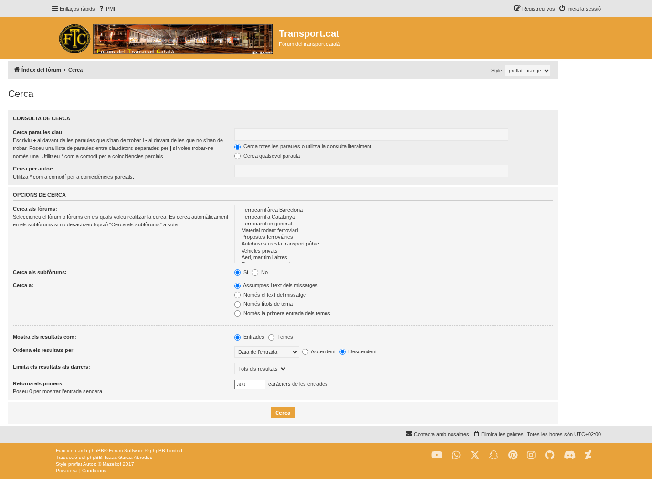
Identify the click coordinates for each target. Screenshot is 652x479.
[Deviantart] (588, 455)
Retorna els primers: (38, 383)
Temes (284, 337)
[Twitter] (475, 455)
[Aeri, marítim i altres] (393, 258)
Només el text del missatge (274, 295)
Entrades (253, 337)
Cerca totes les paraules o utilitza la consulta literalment (306, 146)
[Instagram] (531, 455)
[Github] (550, 455)
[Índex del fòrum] (165, 37)
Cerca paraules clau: (38, 132)
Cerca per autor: (33, 168)
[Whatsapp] (456, 455)
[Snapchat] (494, 455)
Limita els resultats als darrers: (51, 367)
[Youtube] (437, 455)
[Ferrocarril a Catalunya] (393, 217)
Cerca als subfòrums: (40, 272)
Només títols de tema (267, 304)
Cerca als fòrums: (35, 209)
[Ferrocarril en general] (393, 224)
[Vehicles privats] (393, 251)
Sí (245, 272)
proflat (75, 464)
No (264, 272)
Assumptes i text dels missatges (280, 285)
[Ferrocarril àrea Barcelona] (393, 210)
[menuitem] (107, 8)
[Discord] (569, 455)
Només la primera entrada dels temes (286, 313)
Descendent (362, 351)
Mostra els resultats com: (44, 337)
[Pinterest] (513, 455)
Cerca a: (23, 285)
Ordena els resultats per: (44, 350)
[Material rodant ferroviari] (393, 230)
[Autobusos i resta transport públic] (393, 244)
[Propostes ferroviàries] (393, 237)
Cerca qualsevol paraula (271, 156)
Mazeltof (112, 464)
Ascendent (323, 351)
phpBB (96, 450)
